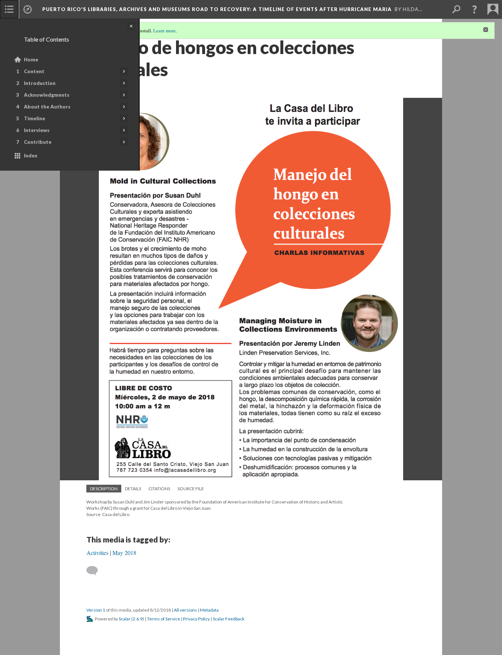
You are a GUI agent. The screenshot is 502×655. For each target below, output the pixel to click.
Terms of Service (163, 619)
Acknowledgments (46, 95)
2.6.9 (138, 619)
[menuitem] (9, 9)
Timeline (34, 118)
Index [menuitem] (30, 156)
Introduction (39, 83)
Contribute (37, 142)
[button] (474, 9)
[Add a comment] (95, 571)
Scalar (124, 619)
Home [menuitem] (31, 60)
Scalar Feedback (228, 619)
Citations (159, 488)
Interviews (37, 130)
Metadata (209, 610)
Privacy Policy (196, 619)
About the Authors (47, 107)
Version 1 (95, 610)
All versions (185, 610)
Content (34, 71)
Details (133, 488)
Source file (191, 488)
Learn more (164, 30)
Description (104, 488)
